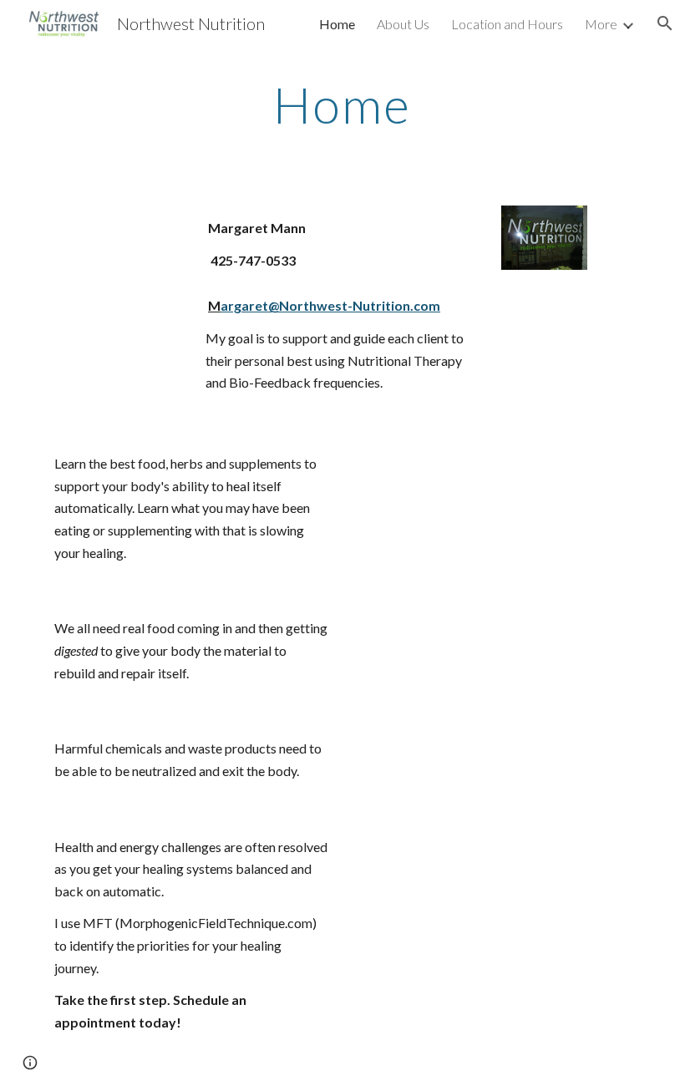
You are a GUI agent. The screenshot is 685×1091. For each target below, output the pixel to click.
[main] (343, 104)
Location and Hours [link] (507, 24)
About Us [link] (403, 24)
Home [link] (337, 24)
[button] (665, 23)
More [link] (601, 24)
